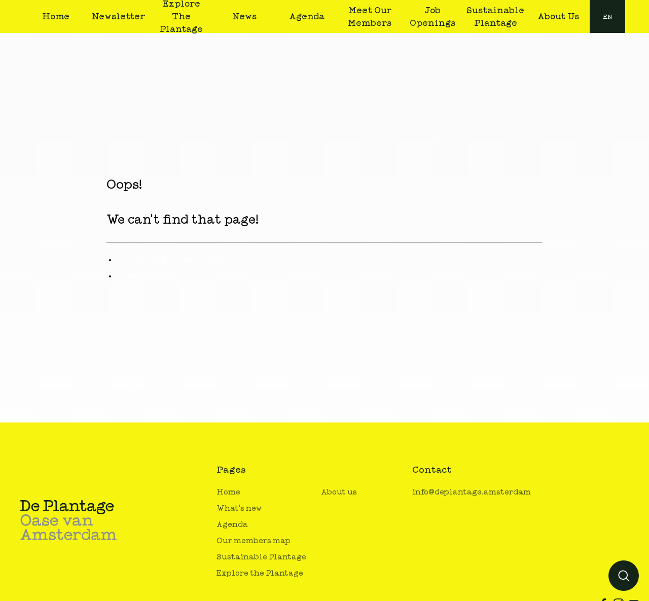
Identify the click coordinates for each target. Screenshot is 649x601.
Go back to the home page (170, 260)
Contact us (139, 276)
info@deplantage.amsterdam (471, 492)
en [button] (607, 17)
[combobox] (607, 16)
